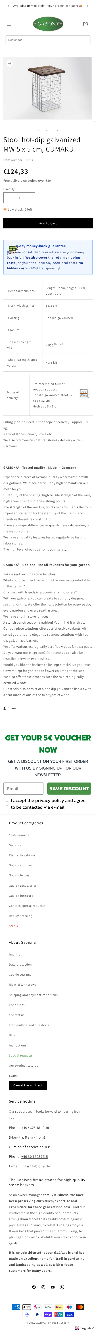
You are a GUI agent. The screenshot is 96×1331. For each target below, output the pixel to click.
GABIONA (40, 1322)
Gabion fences (19, 875)
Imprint (14, 954)
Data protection (20, 964)
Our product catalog (23, 1065)
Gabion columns (21, 865)
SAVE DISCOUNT (69, 788)
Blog (12, 1035)
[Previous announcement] (8, 6)
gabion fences (27, 1219)
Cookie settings (20, 974)
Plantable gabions (22, 855)
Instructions (18, 1045)
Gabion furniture (21, 896)
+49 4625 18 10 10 (35, 1127)
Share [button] (12, 708)
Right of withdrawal (23, 985)
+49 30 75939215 (34, 1156)
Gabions (15, 845)
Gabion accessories (23, 886)
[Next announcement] (88, 6)
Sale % (14, 926)
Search (14, 1076)
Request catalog (20, 916)
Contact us (17, 1015)
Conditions (17, 1005)
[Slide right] (58, 130)
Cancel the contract (27, 1085)
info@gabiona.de (35, 1166)
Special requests (21, 1055)
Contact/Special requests (27, 906)
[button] (9, 24)
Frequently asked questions (29, 1025)
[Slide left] (38, 130)
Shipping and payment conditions (33, 995)
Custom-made (19, 835)
